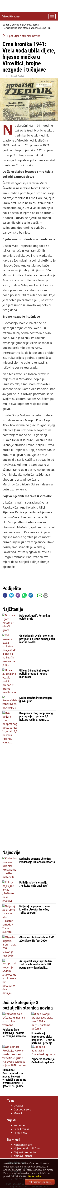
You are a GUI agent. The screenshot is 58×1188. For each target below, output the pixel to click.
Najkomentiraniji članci (28, 1148)
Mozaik (18, 1113)
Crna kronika (21, 1129)
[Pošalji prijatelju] (39, 596)
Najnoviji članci (23, 1156)
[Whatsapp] (24, 596)
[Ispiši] (45, 596)
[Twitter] (11, 596)
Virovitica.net (11, 16)
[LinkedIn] (30, 596)
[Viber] (17, 596)
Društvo (19, 1106)
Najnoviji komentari (26, 1152)
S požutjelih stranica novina (22, 36)
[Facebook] (5, 596)
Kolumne (19, 1125)
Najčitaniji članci (23, 1144)
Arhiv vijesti (21, 1132)
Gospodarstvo (22, 1109)
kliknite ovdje (34, 1176)
